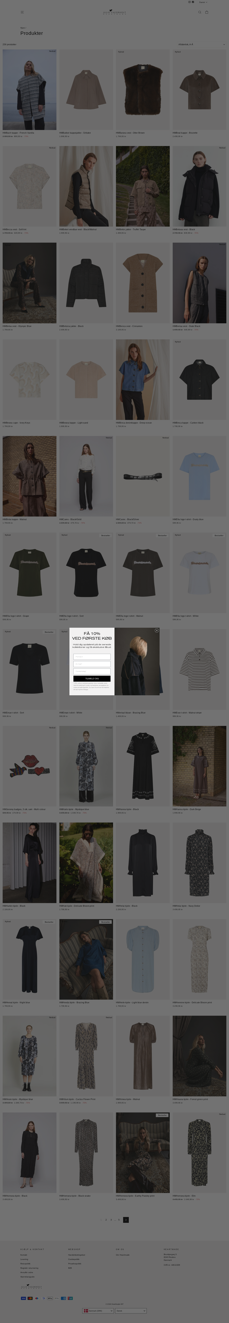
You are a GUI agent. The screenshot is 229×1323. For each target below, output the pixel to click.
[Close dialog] (156, 630)
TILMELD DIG (92, 679)
